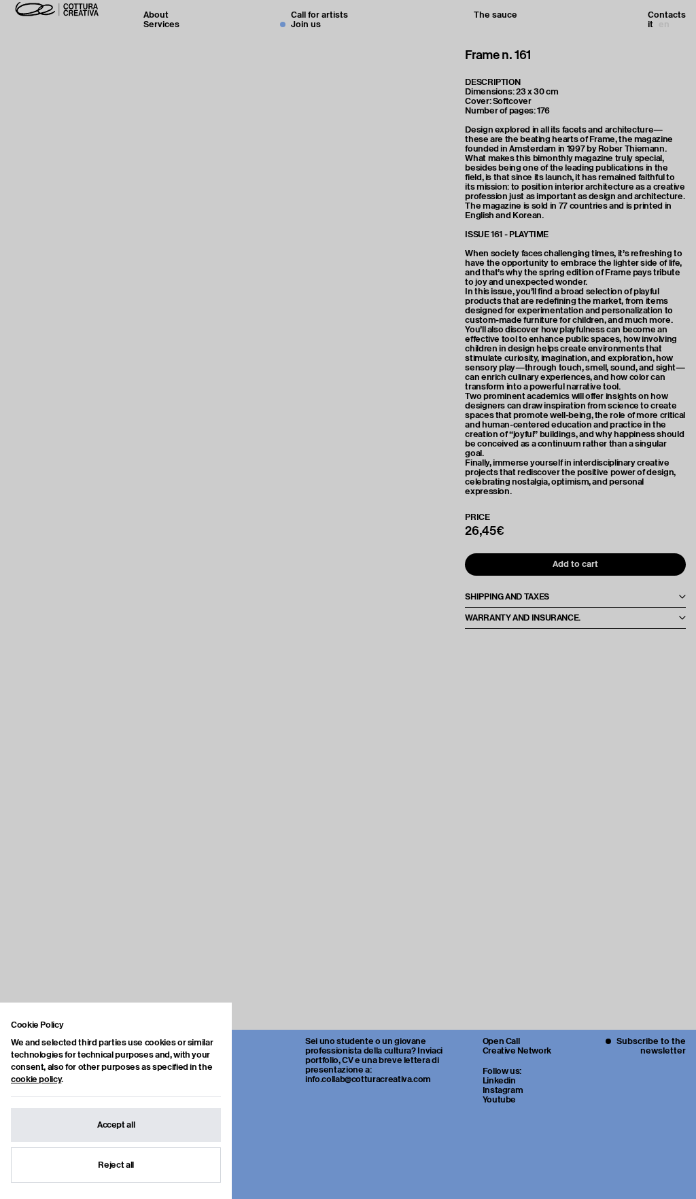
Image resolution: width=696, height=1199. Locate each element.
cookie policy (36, 1079)
